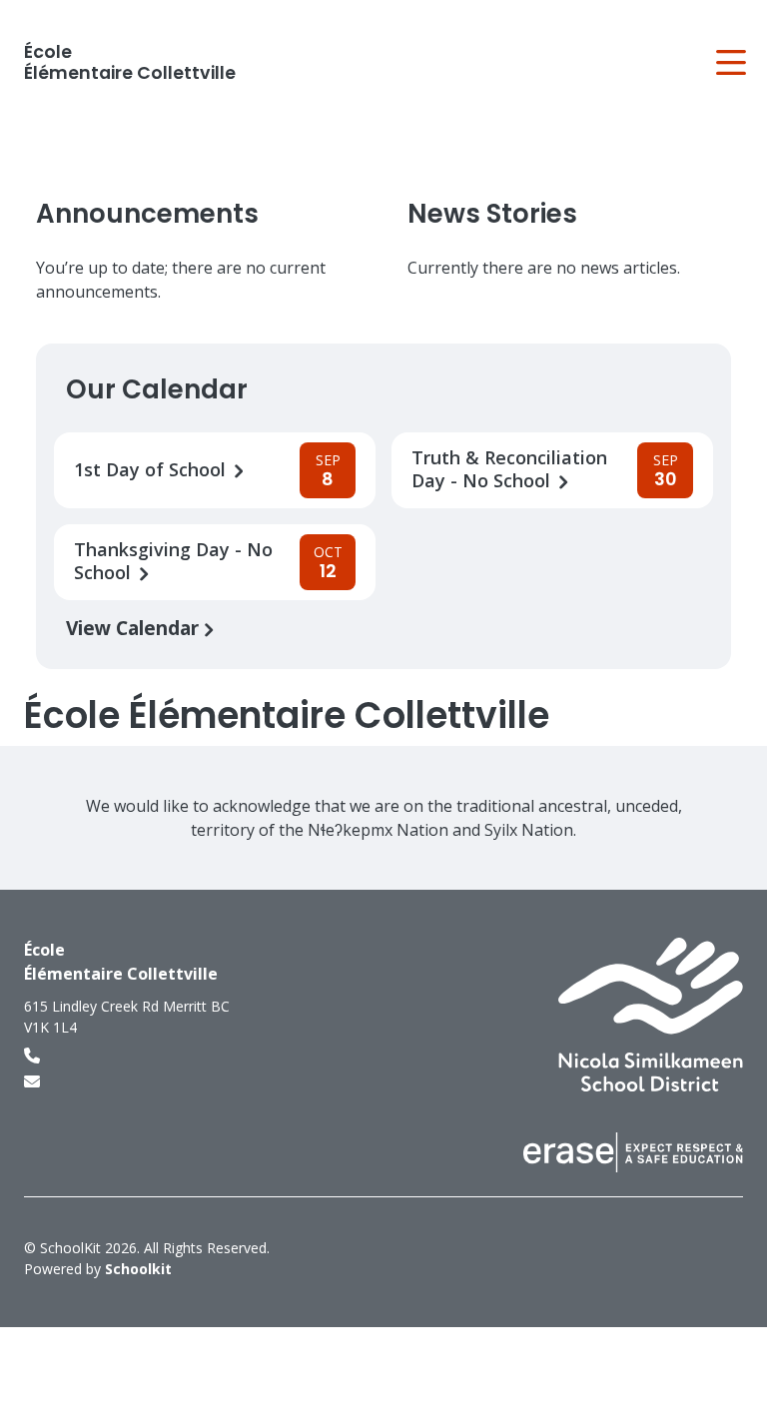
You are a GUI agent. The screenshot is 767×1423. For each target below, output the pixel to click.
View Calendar (135, 627)
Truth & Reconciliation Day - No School (509, 469)
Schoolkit (138, 1268)
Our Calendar (157, 389)
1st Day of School (152, 469)
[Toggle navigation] (729, 63)
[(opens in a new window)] (650, 1014)
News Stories (492, 214)
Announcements (147, 214)
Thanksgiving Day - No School (173, 561)
